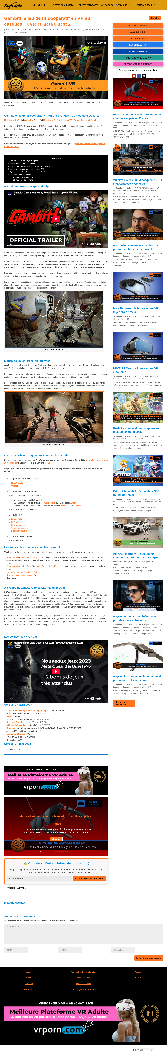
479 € (19, 120)
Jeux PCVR (94, 30)
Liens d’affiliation (83, 984)
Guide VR (120, 439)
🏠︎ (34, 5)
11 (61, 851)
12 (63, 851)
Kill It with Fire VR (14, 722)
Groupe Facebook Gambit (86, 120)
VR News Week (122, 193)
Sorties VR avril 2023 (23, 177)
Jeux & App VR (65, 30)
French (139, 1050)
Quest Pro (28, 120)
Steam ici (48, 463)
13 (65, 851)
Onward (9, 575)
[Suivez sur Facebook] (139, 76)
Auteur (138, 978)
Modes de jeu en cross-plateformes (23, 163)
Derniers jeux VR (64, 120)
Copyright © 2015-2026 (83, 990)
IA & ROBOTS (107, 5)
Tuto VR (140, 439)
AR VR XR (53, 30)
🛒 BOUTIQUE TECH (143, 5)
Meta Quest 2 (10, 120)
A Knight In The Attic (15, 725)
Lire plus (56, 839)
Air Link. (73, 503)
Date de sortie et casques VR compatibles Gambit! (29, 166)
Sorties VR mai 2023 (23, 180)
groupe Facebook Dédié (45, 566)
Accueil (138, 972)
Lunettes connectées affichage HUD (137, 256)
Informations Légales (83, 978)
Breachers (11, 728)
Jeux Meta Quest (80, 30)
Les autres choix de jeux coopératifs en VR (26, 169)
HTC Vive (15, 522)
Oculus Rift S (17, 519)
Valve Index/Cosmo (19, 528)
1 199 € (38, 120)
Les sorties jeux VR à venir (19, 175)
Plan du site (29, 990)
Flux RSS (29, 984)
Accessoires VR (153, 188)
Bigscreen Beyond (19, 531)
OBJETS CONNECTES (88, 5)
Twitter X (29, 978)
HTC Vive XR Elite (19, 525)
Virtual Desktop (49, 503)
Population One (13, 566)
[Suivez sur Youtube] (134, 76)
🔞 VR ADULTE (122, 5)
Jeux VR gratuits (150, 502)
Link (40, 500)
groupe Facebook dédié (30, 557)
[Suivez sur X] (144, 76)
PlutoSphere (66, 506)
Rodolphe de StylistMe (17, 30)
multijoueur (24, 32)
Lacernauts (11, 572)
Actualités (43, 30)
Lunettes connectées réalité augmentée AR (140, 627)
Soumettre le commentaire (148, 958)
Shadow (78, 506)
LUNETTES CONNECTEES (62, 5)
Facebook (29, 972)
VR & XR (41, 5)
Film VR (147, 191)
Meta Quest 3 (49, 120)
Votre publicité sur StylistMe (83, 972)
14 (67, 851)
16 (71, 851)
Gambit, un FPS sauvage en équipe (23, 161)
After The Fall (12, 557)
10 (59, 851)
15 (69, 851)
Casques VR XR (136, 191)
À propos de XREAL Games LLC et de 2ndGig (27, 172)
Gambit (9, 716)
